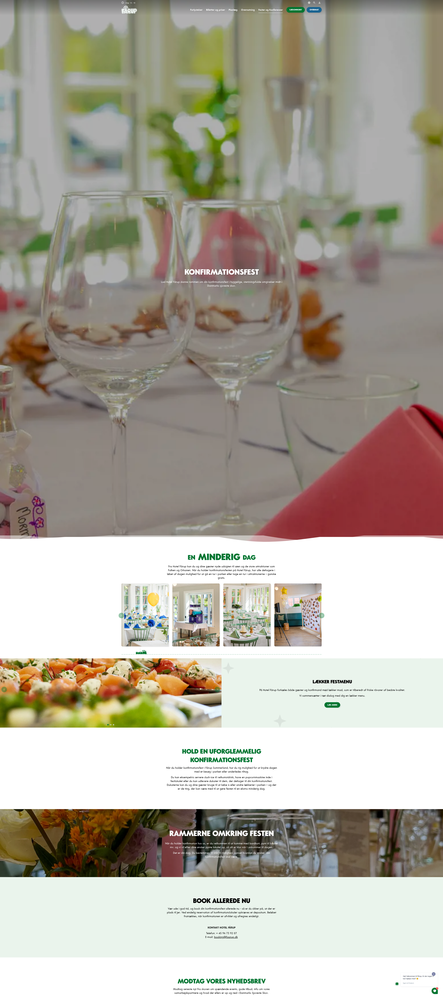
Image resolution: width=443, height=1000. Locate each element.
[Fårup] (129, 10)
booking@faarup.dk (226, 937)
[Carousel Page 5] (302, 651)
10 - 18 (128, 2)
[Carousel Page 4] (262, 651)
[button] (295, 10)
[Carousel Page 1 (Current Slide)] (141, 651)
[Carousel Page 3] (221, 651)
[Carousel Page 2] (181, 651)
